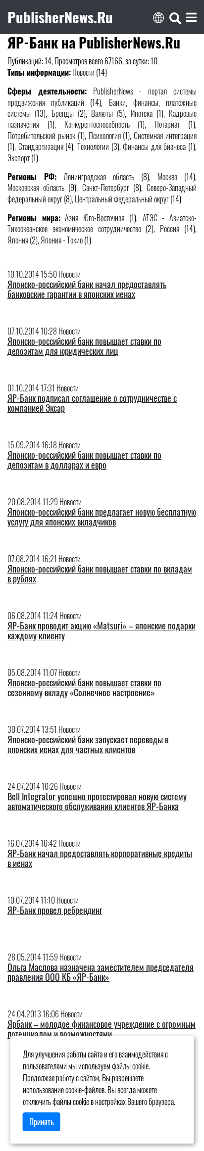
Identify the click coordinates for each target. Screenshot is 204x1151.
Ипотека (142, 113)
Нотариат (167, 124)
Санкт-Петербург (105, 187)
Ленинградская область (98, 177)
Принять (41, 1122)
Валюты (102, 113)
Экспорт (18, 158)
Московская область (35, 187)
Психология (105, 136)
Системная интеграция (165, 136)
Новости (83, 72)
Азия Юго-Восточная (94, 218)
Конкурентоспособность (97, 124)
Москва (167, 177)
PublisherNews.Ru (60, 16)
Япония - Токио (62, 240)
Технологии (93, 146)
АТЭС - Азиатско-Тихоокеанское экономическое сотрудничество (102, 223)
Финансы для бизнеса (154, 146)
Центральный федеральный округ (122, 199)
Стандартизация (40, 146)
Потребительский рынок (41, 136)
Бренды (62, 113)
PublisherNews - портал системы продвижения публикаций (102, 96)
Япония (17, 240)
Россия (169, 229)
